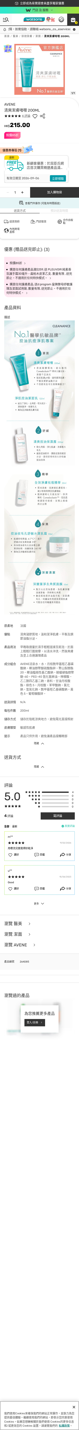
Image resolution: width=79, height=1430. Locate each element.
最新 (14, 826)
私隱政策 (64, 1425)
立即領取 (58, 178)
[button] (73, 19)
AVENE (9, 104)
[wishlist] (35, 116)
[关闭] (74, 1407)
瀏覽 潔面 (13, 934)
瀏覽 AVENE (16, 945)
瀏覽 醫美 (13, 924)
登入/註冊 (32, 1022)
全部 (6, 826)
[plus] (22, 192)
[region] (39, 1415)
